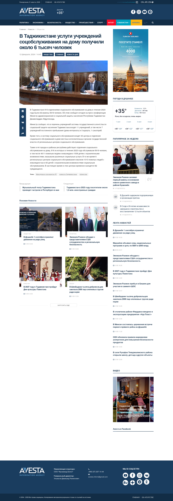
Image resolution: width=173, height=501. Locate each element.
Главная (22, 29)
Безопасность (54, 22)
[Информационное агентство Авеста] (32, 11)
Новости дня (72, 54)
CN (142, 2)
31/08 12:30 (118, 319)
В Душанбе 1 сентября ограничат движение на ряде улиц (38, 238)
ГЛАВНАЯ (48, 2)
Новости (31, 29)
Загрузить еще (64, 305)
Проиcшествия (86, 22)
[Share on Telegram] (22, 117)
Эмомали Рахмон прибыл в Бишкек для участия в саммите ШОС (131, 285)
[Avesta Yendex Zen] (132, 482)
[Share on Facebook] (22, 111)
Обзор (71, 283)
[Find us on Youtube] (144, 12)
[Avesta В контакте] (146, 475)
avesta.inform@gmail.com (98, 477)
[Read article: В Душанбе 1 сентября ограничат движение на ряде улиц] (40, 222)
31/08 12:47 (118, 291)
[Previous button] (114, 399)
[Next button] (152, 399)
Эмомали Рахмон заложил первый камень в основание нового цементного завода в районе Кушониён (126, 181)
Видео (122, 405)
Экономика (38, 22)
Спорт (100, 22)
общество (83, 174)
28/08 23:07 (118, 250)
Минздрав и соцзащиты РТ (46, 174)
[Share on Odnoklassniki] (22, 128)
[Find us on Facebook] (133, 12)
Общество (70, 22)
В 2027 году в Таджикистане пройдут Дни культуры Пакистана (40, 288)
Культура (27, 283)
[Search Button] (153, 22)
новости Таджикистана (68, 174)
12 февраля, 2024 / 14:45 (30, 54)
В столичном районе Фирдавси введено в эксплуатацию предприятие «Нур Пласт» (133, 313)
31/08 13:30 (75, 296)
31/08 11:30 (118, 331)
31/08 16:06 (75, 249)
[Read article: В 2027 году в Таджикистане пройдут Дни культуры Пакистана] (40, 272)
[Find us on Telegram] (150, 12)
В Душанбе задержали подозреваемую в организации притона (136, 196)
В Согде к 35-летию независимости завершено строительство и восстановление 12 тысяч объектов (135, 209)
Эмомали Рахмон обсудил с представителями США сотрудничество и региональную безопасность (84, 241)
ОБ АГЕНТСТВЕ (59, 2)
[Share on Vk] (22, 122)
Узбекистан (122, 22)
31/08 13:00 (118, 347)
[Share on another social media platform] (22, 133)
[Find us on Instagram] (139, 12)
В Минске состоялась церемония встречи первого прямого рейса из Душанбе (132, 325)
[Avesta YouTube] (125, 475)
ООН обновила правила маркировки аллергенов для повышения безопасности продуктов (133, 340)
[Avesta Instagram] (139, 475)
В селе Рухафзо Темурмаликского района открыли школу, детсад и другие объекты (132, 353)
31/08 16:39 (29, 244)
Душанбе (60, 10)
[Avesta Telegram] (139, 482)
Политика (24, 22)
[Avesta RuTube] (125, 482)
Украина (136, 22)
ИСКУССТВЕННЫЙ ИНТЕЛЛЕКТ (126, 2)
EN (150, 2)
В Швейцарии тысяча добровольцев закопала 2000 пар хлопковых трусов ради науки (86, 289)
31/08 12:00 (118, 359)
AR (146, 2)
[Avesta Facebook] (132, 475)
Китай (111, 22)
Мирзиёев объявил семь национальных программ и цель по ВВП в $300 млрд (132, 244)
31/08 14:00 (29, 294)
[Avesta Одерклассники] (146, 482)
